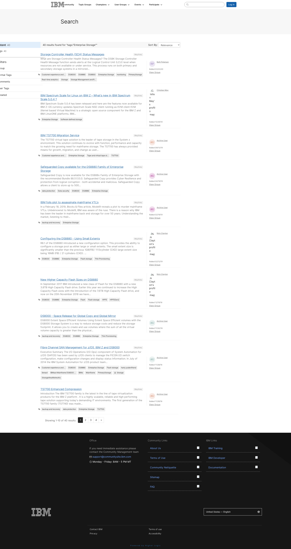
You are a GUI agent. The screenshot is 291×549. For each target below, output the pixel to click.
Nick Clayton (162, 233)
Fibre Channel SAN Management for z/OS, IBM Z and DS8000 (80, 347)
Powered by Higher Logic (145, 545)
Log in (231, 4)
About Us (155, 448)
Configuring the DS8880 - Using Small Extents (70, 238)
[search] (187, 4)
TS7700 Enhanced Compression (61, 389)
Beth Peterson (163, 62)
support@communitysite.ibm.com (111, 456)
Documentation (217, 467)
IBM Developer (216, 457)
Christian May (163, 90)
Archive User (162, 140)
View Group (154, 72)
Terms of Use (157, 457)
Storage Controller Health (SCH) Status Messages (72, 54)
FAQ (152, 486)
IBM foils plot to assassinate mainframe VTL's (69, 202)
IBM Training (215, 448)
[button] (103, 4)
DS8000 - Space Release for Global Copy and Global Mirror (78, 315)
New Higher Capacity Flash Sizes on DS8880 (69, 279)
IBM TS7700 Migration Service (59, 135)
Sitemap (154, 477)
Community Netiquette (163, 467)
